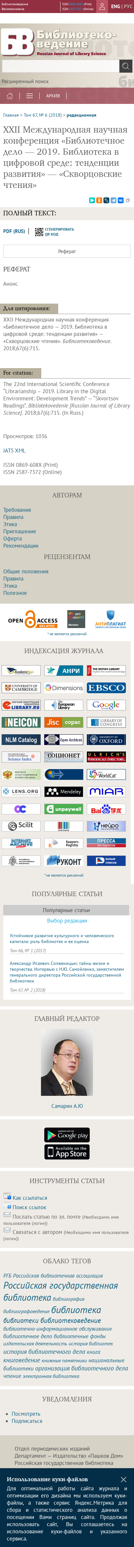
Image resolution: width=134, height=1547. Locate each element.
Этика (10, 524)
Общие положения (25, 571)
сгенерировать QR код (55, 231)
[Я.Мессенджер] (92, 200)
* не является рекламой (67, 633)
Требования (17, 509)
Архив (53, 96)
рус (128, 6)
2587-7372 (76, 9)
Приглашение (19, 531)
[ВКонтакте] (121, 200)
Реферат (67, 251)
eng (115, 6)
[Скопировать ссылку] (128, 200)
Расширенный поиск (25, 81)
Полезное (15, 592)
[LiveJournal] (106, 200)
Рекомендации (20, 545)
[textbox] (67, 66)
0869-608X (76, 4)
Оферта (12, 538)
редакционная (81, 115)
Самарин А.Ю (67, 1106)
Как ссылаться (30, 1197)
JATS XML (14, 450)
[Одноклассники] (99, 200)
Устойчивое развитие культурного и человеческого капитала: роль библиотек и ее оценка (62, 938)
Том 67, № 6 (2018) (43, 115)
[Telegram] (113, 200)
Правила (13, 517)
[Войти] (102, 6)
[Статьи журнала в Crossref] (76, 619)
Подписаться (27, 1421)
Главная (11, 115)
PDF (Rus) (14, 231)
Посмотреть (26, 1413)
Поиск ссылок (29, 1207)
